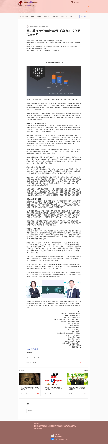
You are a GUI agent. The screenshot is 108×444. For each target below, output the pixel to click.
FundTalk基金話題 (23, 16)
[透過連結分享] (38, 357)
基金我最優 (55, 16)
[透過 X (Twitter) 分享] (31, 357)
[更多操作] (80, 26)
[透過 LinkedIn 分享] (34, 357)
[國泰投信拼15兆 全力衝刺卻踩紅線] (77, 379)
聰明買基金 (64, 16)
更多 (71, 16)
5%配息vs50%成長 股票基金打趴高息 (53, 389)
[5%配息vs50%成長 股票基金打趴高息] (53, 379)
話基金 (32, 16)
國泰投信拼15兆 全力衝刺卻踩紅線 (77, 389)
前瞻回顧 (39, 16)
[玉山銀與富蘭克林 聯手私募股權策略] (29, 379)
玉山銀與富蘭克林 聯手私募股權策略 (30, 389)
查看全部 (86, 370)
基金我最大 (47, 16)
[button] (75, 16)
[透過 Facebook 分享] (27, 357)
